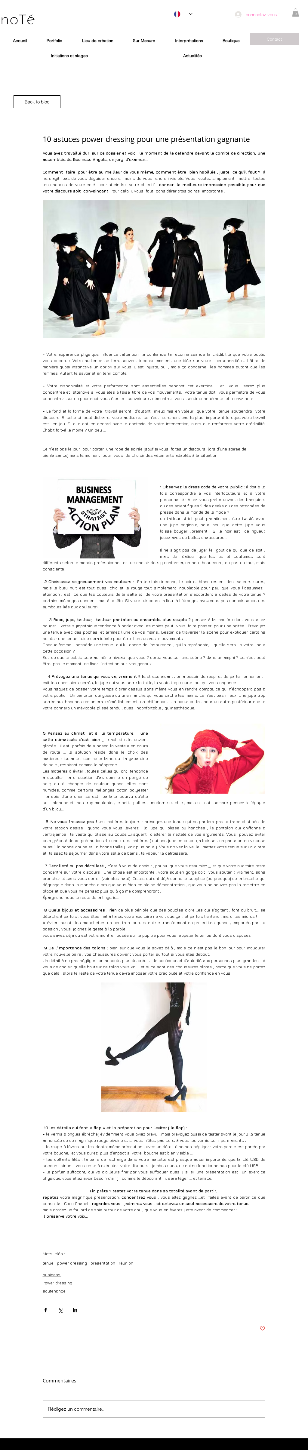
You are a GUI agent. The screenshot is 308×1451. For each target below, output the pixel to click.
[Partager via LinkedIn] (75, 1310)
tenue (48, 1262)
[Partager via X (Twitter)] (60, 1310)
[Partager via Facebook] (45, 1310)
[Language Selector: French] (183, 14)
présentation (103, 1262)
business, (52, 1274)
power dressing (72, 1262)
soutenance (54, 1290)
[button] (295, 12)
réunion (126, 1262)
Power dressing (57, 1282)
